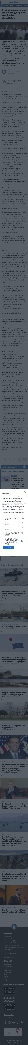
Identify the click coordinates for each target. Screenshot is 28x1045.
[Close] (25, 492)
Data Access (14, 553)
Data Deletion (5, 553)
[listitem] (14, 519)
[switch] (22, 522)
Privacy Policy (22, 553)
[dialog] (14, 522)
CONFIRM (8, 547)
